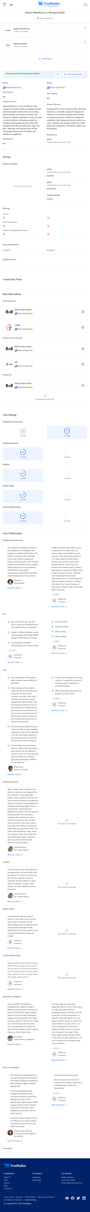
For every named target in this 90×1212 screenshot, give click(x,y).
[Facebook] (73, 1198)
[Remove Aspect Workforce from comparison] (85, 27)
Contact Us (8, 1189)
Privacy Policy (30, 1197)
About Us (7, 1177)
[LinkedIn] (84, 1198)
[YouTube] (67, 1198)
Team (6, 1180)
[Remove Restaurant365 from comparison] (85, 42)
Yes (57, 74)
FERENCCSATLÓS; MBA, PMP (23, 1131)
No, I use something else (73, 74)
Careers (7, 1183)
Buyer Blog (36, 1180)
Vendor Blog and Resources (71, 1183)
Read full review (14, 588)
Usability (6, 464)
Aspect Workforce (22, 29)
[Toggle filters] (4, 4)
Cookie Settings (30, 1200)
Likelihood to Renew (10, 443)
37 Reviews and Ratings (21, 31)
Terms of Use (9, 1197)
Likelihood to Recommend (12, 422)
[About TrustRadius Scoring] (4, 88)
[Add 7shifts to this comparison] (82, 327)
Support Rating (8, 486)
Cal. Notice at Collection (13, 1200)
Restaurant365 (20, 44)
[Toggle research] (11, 4)
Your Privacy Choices (46, 1197)
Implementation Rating (11, 507)
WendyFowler (18, 767)
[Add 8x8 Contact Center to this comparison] (82, 311)
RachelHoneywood (20, 847)
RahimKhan (17, 580)
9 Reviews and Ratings (20, 46)
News (6, 1186)
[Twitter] (78, 1198)
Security (19, 1197)
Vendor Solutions (67, 1177)
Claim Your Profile (68, 1180)
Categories (36, 1177)
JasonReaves (18, 1037)
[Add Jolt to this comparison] (82, 364)
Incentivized (56, 594)
